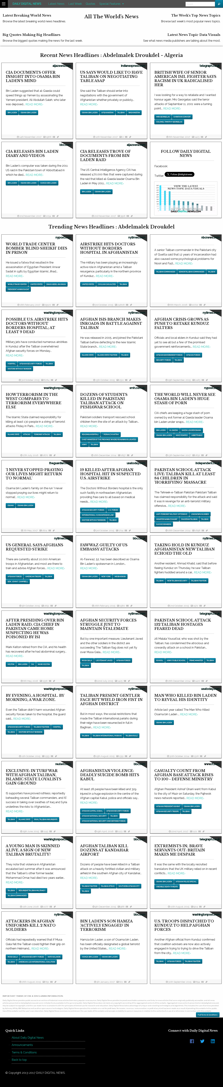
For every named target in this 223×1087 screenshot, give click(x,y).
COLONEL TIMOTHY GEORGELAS (169, 122)
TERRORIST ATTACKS (42, 434)
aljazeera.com (62, 65)
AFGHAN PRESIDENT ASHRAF (168, 806)
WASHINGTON (134, 113)
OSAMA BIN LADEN (28, 113)
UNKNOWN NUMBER (200, 514)
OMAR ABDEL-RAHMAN (56, 284)
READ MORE (34, 104)
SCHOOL (159, 660)
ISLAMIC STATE (88, 355)
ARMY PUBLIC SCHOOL (176, 660)
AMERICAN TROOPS (33, 576)
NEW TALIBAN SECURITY (177, 581)
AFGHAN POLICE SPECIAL (186, 882)
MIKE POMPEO (182, 435)
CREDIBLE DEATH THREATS (167, 887)
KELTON (11, 664)
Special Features (110, 3)
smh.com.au (137, 388)
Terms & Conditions (24, 1052)
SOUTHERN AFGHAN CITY (129, 886)
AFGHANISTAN (107, 113)
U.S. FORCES (113, 510)
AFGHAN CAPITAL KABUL (92, 811)
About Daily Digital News (28, 1037)
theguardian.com (60, 463)
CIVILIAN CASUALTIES (107, 284)
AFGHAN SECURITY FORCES (31, 364)
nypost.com (63, 237)
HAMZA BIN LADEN (48, 183)
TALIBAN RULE (132, 736)
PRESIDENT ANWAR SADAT (18, 289)
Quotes (90, 3)
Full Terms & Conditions (208, 1015)
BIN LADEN (12, 113)
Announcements (22, 1045)
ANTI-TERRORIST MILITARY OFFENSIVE (171, 514)
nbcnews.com (210, 237)
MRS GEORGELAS (163, 117)
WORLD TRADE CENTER (17, 284)
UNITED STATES (36, 284)
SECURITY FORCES (163, 360)
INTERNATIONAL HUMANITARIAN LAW (98, 515)
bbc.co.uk (139, 538)
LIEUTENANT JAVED (104, 660)
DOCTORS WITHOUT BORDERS (19, 369)
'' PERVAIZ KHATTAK (110, 434)
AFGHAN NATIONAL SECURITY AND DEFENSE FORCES (103, 821)
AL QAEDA (173, 430)
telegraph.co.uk (210, 65)
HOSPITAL (12, 364)
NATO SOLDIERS (54, 957)
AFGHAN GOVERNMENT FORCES (169, 355)
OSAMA (11, 505)
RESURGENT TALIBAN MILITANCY (32, 890)
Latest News (56, 3)
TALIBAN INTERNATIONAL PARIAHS (107, 736)
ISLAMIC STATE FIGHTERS (107, 355)
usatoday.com (136, 463)
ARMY (84, 444)
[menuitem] (27, 4)
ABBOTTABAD (196, 435)
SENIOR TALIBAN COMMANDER (191, 272)
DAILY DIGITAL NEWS (27, 3)
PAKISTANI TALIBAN (189, 519)
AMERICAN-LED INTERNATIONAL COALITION (37, 962)
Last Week (75, 3)
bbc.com (65, 144)
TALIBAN (121, 113)
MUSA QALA (87, 660)
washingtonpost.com (57, 312)
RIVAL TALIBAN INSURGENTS (45, 819)
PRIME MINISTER (196, 660)
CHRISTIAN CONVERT (182, 117)
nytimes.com (136, 237)
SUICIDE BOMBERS (163, 524)
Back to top (19, 1059)
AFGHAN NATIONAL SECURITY (94, 816)
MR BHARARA (120, 576)
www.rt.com (212, 764)
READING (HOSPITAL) (90, 434)
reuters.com (63, 764)
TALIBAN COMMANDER (165, 272)
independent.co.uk (208, 463)
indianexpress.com (133, 65)
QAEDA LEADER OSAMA (191, 430)
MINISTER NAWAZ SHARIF (166, 519)
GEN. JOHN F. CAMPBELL (18, 582)
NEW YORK (106, 576)
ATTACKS (26, 434)
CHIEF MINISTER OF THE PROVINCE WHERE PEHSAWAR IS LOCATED (109, 439)
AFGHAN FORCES (193, 355)
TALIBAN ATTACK (108, 886)
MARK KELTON (44, 664)
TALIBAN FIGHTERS (198, 581)
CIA (32, 664)
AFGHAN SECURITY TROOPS (167, 811)
